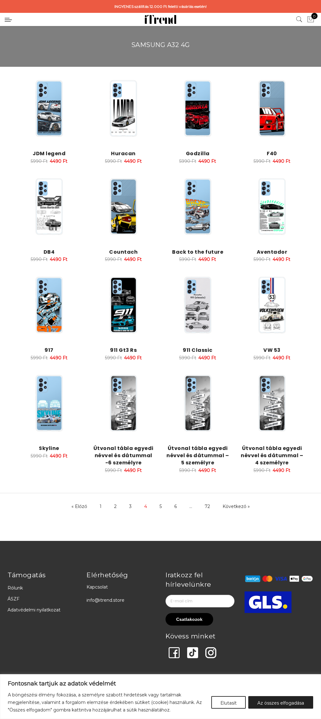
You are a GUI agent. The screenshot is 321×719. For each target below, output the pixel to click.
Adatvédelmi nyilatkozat (34, 610)
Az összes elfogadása (280, 703)
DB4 (49, 252)
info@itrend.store (105, 600)
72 (207, 506)
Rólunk (15, 588)
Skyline (49, 448)
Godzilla (198, 153)
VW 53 (272, 350)
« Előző (79, 506)
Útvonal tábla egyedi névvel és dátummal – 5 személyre (197, 455)
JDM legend (49, 153)
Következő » (236, 506)
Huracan (123, 153)
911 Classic (198, 350)
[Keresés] (299, 19)
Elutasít (228, 703)
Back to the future (197, 252)
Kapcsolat (97, 587)
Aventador (272, 252)
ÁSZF (13, 599)
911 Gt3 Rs (123, 350)
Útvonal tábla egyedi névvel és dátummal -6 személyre (123, 455)
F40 (272, 153)
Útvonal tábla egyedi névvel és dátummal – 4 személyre (272, 455)
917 (49, 350)
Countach (123, 252)
